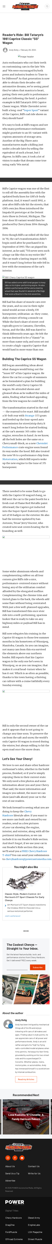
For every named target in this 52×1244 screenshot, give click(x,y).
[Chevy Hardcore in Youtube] (22, 1157)
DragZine (10, 1224)
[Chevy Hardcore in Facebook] (14, 1157)
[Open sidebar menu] (4, 6)
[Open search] (47, 6)
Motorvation (10, 459)
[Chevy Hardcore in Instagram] (7, 1157)
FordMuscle (11, 1232)
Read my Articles (26, 1079)
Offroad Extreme (14, 1239)
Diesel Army (34, 1217)
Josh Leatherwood (12, 916)
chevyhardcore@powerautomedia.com (28, 859)
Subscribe (38, 967)
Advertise (10, 1180)
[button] (26, 56)
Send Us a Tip (12, 1173)
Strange (29, 415)
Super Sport (31, 110)
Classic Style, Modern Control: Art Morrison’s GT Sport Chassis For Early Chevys (24, 897)
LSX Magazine (35, 1232)
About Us (10, 1166)
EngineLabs (34, 1224)
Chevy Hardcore (13, 1217)
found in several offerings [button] (32, 290)
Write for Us (34, 1173)
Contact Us (33, 1166)
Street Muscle (35, 1239)
